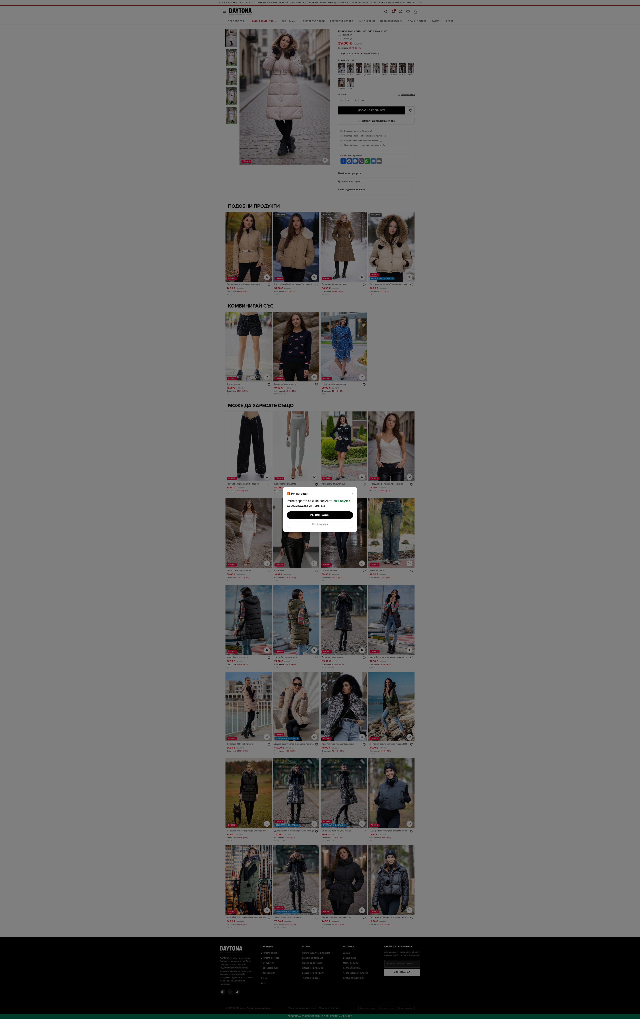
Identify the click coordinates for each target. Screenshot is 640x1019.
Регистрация (320, 515)
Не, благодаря (320, 524)
